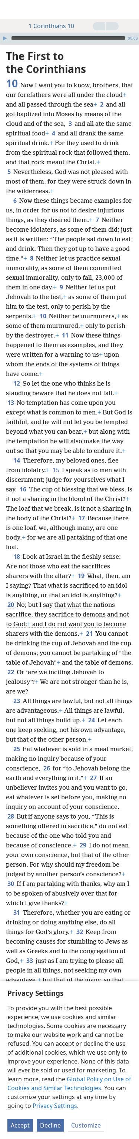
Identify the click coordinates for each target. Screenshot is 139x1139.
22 (11, 672)
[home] (11, 9)
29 (83, 845)
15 (56, 470)
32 (80, 932)
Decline (50, 1125)
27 (94, 778)
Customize (86, 1125)
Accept (20, 1125)
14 (17, 460)
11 (66, 335)
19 (82, 576)
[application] (69, 38)
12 (17, 383)
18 (17, 556)
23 (17, 701)
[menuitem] (11, 9)
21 (90, 633)
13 (11, 403)
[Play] (5, 38)
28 (11, 816)
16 (23, 489)
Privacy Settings (55, 1106)
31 (17, 912)
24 (92, 720)
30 (11, 884)
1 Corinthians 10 (51, 26)
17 (82, 518)
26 (47, 768)
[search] (130, 10)
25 (17, 749)
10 (43, 316)
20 (11, 605)
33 (30, 961)
